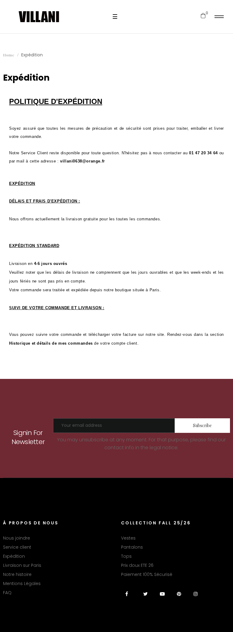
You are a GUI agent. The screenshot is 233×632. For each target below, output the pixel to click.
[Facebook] (129, 597)
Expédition (14, 556)
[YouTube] (162, 597)
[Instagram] (195, 597)
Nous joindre (16, 538)
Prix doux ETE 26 (137, 565)
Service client (17, 547)
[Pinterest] (179, 597)
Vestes (128, 538)
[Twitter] (145, 597)
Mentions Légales (22, 583)
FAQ (7, 593)
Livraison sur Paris (22, 565)
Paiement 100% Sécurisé (146, 574)
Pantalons (132, 547)
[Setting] (219, 16)
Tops (126, 556)
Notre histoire (17, 574)
